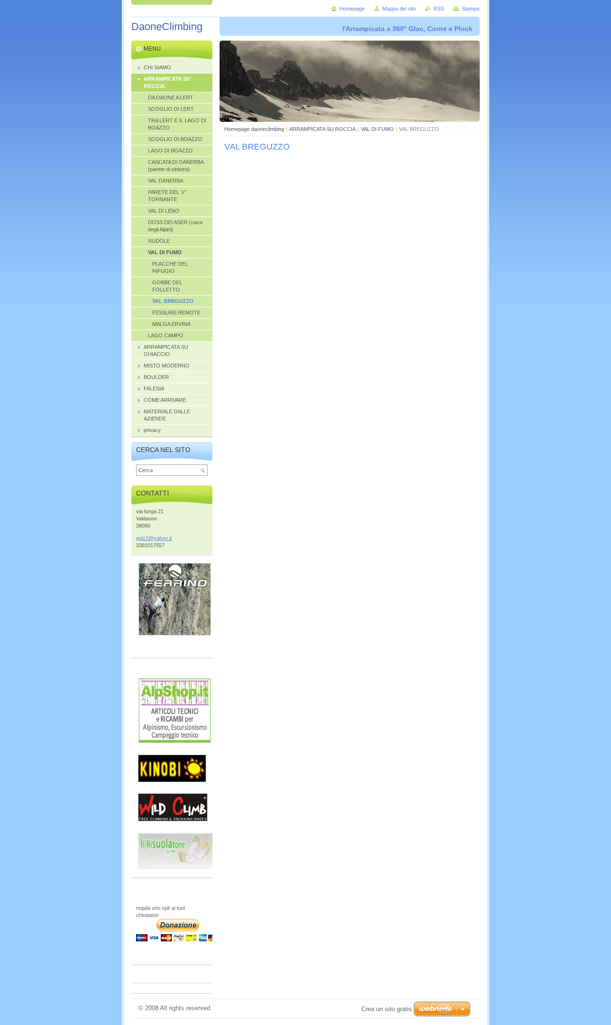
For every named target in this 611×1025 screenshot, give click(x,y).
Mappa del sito (399, 8)
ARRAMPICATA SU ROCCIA (322, 129)
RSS (438, 8)
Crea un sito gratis (386, 1009)
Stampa (470, 8)
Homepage (352, 8)
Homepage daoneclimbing (254, 129)
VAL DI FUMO (377, 129)
